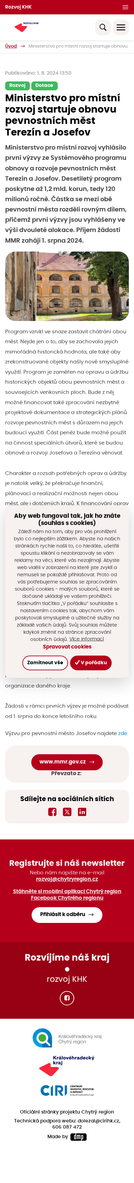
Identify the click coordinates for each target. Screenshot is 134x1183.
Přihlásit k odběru (62, 914)
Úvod (11, 46)
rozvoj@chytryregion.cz (67, 879)
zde (122, 733)
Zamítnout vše (45, 662)
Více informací (86, 639)
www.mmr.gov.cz (63, 761)
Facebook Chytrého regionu (67, 898)
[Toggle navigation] (121, 27)
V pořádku (93, 662)
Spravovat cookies (67, 647)
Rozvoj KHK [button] (18, 7)
